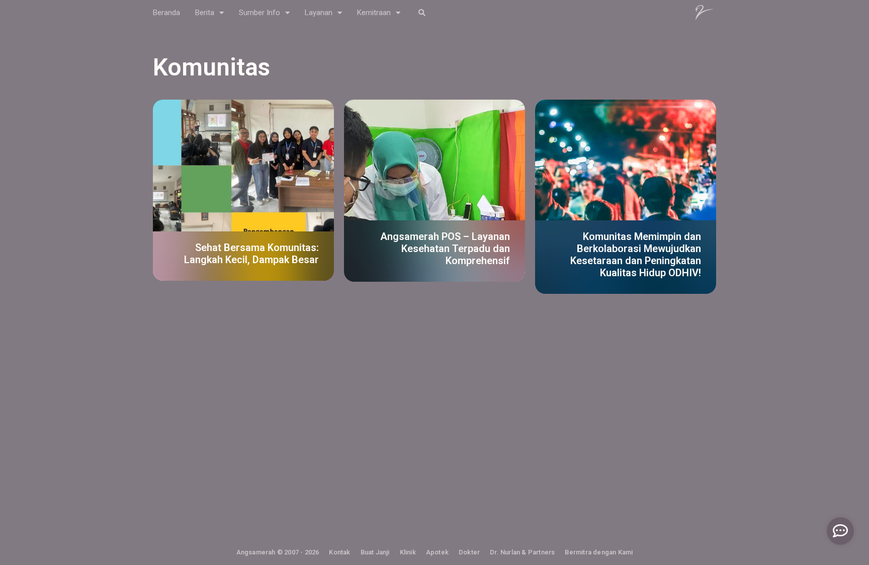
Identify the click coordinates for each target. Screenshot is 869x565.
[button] (421, 13)
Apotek (437, 552)
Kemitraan (374, 12)
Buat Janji (375, 552)
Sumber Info (259, 12)
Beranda (166, 12)
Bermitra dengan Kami (599, 552)
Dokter (469, 552)
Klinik (408, 552)
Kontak (339, 552)
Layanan (318, 12)
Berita (204, 12)
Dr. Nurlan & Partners (522, 552)
